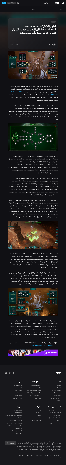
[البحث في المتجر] (61, 9)
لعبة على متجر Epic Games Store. (44, 345)
